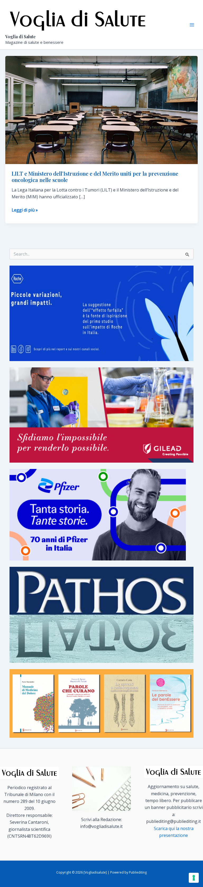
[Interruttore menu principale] (192, 25)
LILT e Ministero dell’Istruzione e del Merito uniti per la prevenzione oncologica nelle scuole (95, 177)
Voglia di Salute (20, 36)
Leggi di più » (25, 210)
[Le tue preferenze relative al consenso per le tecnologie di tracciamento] (194, 878)
